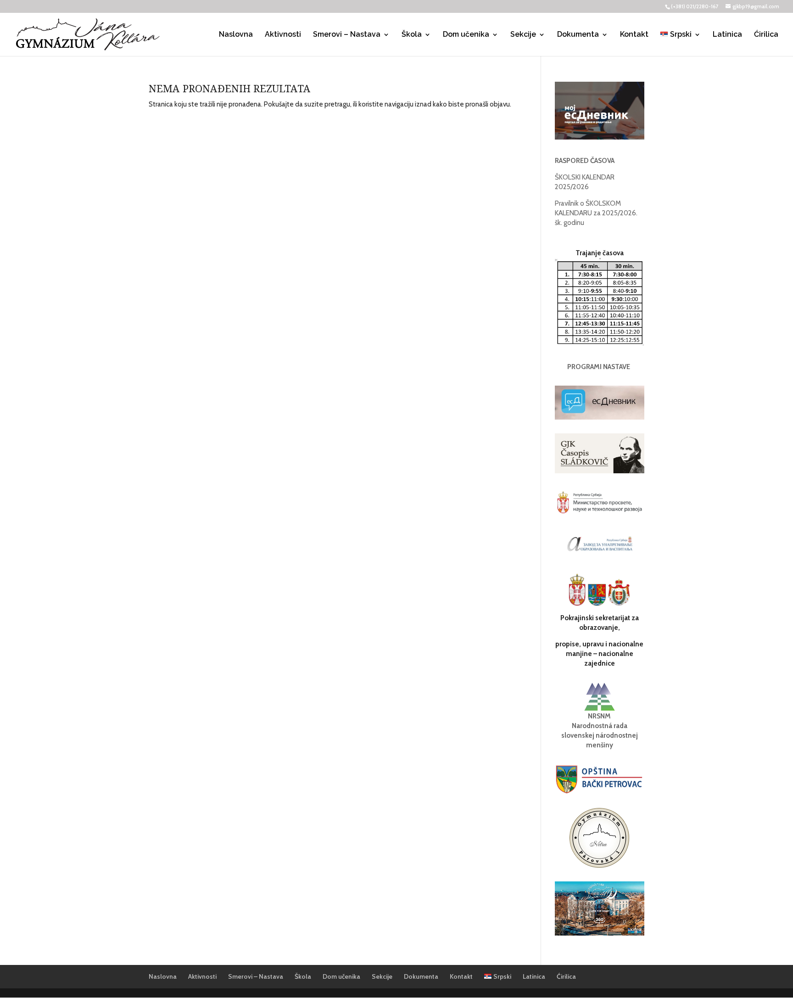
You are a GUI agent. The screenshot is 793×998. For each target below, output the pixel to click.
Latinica (727, 35)
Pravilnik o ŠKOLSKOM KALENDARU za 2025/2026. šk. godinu (596, 213)
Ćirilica (766, 35)
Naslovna (236, 35)
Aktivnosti (283, 35)
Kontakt (634, 35)
